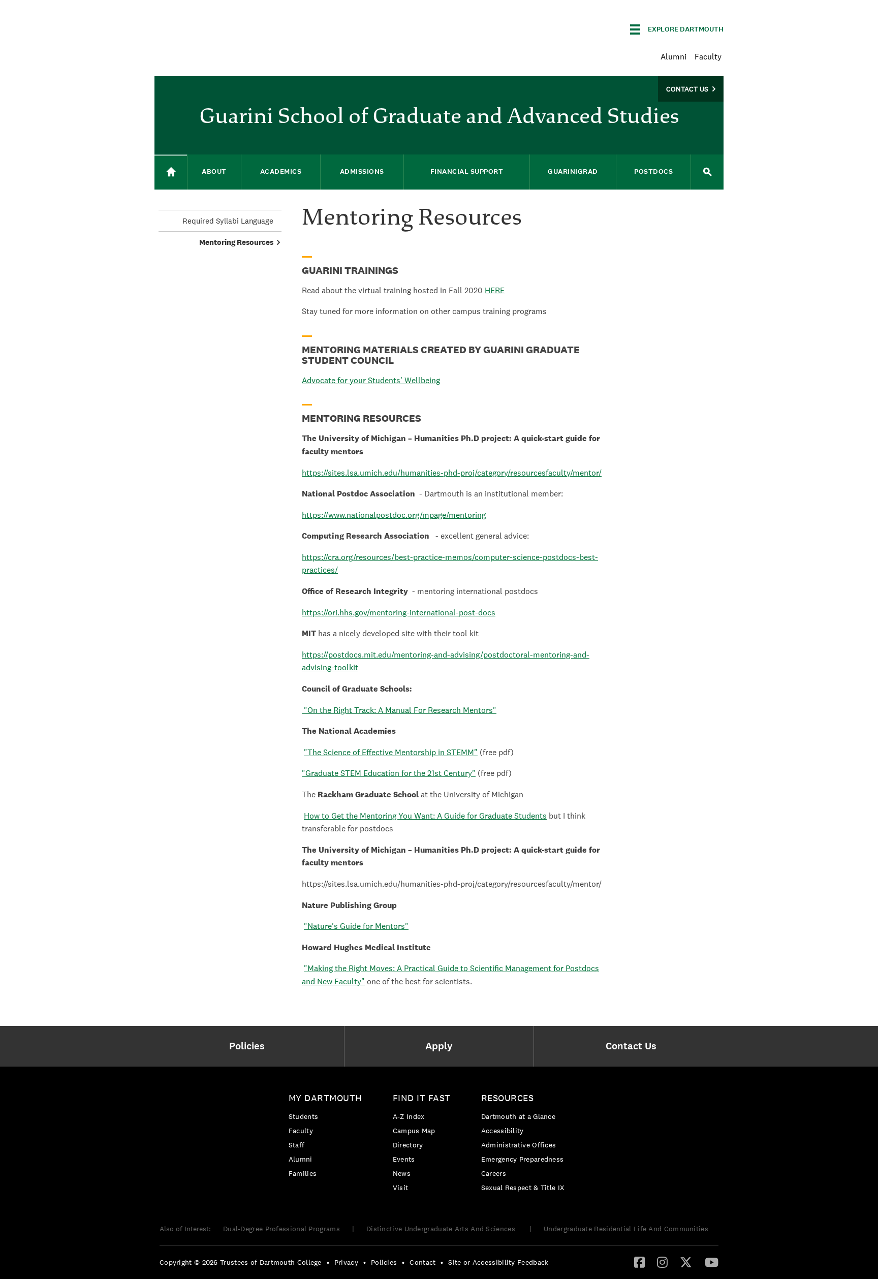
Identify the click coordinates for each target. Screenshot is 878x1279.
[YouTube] (711, 1262)
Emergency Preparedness (522, 1159)
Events (404, 1159)
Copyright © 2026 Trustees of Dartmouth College (241, 1262)
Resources (507, 1098)
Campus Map (414, 1130)
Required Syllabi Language (227, 221)
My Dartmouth (325, 1098)
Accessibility (502, 1130)
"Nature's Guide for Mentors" (356, 926)
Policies (384, 1262)
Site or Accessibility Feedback (498, 1262)
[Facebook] (639, 1262)
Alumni (673, 56)
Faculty (708, 56)
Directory (408, 1144)
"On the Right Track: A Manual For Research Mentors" (400, 710)
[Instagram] (662, 1262)
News (402, 1173)
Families (303, 1173)
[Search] (707, 172)
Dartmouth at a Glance (518, 1116)
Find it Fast (422, 1098)
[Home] (170, 172)
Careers (493, 1173)
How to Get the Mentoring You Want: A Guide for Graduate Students (425, 815)
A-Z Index (409, 1116)
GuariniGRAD (573, 171)
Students (303, 1116)
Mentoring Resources (236, 242)
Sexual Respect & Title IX (523, 1187)
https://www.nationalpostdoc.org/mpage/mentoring (394, 515)
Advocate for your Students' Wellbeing (371, 380)
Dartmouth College (234, 27)
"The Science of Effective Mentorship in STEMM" (391, 752)
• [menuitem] (328, 1262)
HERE (495, 290)
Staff (297, 1144)
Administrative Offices (518, 1144)
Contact (422, 1262)
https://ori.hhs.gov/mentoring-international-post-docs (398, 612)
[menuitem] (249, 1046)
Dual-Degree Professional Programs (281, 1228)
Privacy (346, 1262)
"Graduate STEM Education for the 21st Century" (389, 773)
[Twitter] (686, 1262)
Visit (401, 1187)
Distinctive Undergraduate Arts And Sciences (441, 1228)
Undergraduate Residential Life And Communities (626, 1228)
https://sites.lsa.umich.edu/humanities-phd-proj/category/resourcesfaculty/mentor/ (452, 472)
